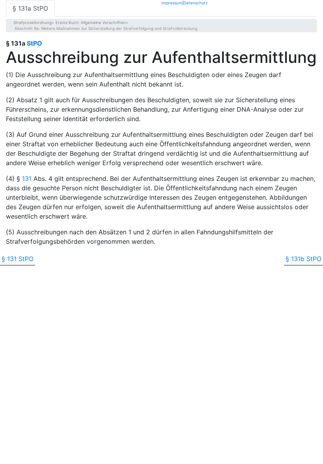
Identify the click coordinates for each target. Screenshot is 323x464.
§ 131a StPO (30, 8)
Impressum (172, 2)
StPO (34, 43)
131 (27, 178)
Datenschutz (196, 2)
